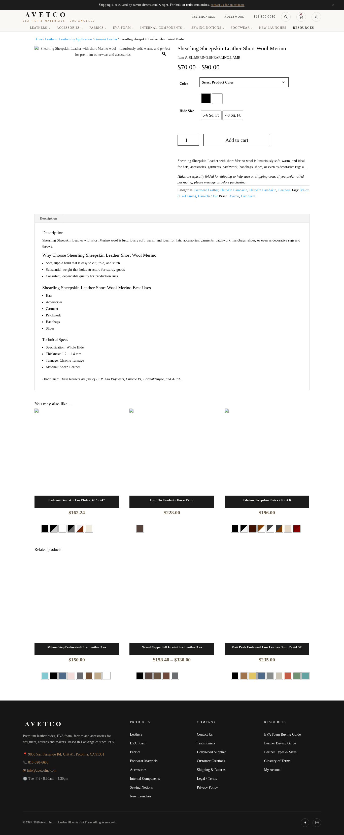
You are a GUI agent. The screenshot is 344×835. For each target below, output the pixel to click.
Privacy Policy (207, 787)
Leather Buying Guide (280, 743)
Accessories (70, 28)
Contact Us (205, 734)
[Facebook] (305, 822)
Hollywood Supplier (211, 752)
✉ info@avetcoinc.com (39, 770)
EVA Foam (123, 28)
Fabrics (98, 28)
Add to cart (236, 140)
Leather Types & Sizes (280, 752)
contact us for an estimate (228, 4)
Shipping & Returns (211, 770)
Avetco (234, 196)
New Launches (272, 28)
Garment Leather (105, 39)
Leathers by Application (75, 39)
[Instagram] (317, 822)
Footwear (242, 28)
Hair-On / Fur (208, 196)
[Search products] (286, 17)
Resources (303, 28)
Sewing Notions (207, 28)
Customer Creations (211, 761)
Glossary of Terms (277, 761)
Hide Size (187, 111)
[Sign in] (316, 17)
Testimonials (203, 16)
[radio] (206, 99)
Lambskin (248, 196)
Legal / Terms (207, 778)
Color (184, 84)
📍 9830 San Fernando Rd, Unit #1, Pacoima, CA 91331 (63, 754)
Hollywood (234, 16)
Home (39, 39)
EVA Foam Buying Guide (282, 734)
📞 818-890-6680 (35, 762)
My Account (273, 770)
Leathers (40, 28)
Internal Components (162, 28)
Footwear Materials (143, 761)
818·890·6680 (265, 16)
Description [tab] (48, 218)
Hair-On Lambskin (233, 190)
